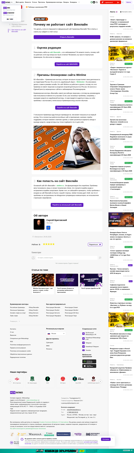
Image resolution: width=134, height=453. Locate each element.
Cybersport (49, 342)
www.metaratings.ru (32, 400)
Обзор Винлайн (34, 307)
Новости (28, 2)
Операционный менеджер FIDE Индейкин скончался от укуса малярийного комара (121, 137)
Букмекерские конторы (54, 2)
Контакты (13, 329)
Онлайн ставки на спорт (18, 313)
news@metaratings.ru (74, 409)
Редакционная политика (18, 357)
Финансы (49, 349)
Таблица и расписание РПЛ (37, 7)
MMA (47, 346)
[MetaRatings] (16, 392)
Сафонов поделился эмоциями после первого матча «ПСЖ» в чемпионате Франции (120, 288)
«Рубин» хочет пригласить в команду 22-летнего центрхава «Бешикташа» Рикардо (121, 385)
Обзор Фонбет (33, 310)
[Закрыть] (131, 451)
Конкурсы (73, 2)
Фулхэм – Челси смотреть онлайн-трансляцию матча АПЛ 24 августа (119, 271)
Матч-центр (20, 2)
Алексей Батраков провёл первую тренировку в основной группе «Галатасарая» (119, 186)
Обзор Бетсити (33, 313)
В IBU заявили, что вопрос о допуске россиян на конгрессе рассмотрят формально (121, 39)
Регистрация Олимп (71, 307)
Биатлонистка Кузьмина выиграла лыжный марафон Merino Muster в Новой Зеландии (120, 204)
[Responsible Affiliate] (92, 434)
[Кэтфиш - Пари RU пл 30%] (67, 451)
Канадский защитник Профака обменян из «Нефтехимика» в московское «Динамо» (121, 370)
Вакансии (13, 335)
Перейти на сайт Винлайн (67, 107)
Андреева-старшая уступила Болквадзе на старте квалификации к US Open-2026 (121, 169)
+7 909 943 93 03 (72, 412)
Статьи (34, 2)
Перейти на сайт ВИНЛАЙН (67, 64)
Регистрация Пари (71, 315)
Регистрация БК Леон (72, 313)
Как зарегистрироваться (55, 304)
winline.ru (60, 185)
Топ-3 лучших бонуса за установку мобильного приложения (65, 290)
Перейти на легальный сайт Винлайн (67, 205)
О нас (12, 332)
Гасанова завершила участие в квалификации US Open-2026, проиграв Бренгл (121, 107)
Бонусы (66, 2)
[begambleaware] (64, 434)
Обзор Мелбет (33, 315)
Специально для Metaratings (19, 338)
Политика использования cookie (20, 351)
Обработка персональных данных (21, 354)
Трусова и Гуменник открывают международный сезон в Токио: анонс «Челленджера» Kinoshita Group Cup (120, 89)
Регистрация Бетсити (53, 313)
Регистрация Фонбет (52, 310)
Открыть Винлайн (67, 37)
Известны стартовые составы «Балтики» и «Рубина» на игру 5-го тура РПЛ (121, 305)
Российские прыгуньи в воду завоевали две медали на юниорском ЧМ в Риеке (120, 336)
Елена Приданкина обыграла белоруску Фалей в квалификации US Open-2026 (120, 153)
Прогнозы (41, 2)
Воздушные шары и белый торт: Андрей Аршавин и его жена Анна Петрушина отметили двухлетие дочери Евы (120, 353)
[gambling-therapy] (77, 434)
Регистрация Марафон (53, 315)
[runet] (12, 434)
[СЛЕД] (102, 284)
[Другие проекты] (7, 2)
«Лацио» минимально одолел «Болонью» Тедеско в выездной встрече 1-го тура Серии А (121, 71)
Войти (129, 2)
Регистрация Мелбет (71, 310)
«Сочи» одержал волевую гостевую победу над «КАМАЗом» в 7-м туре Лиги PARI (120, 254)
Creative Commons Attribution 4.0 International (53, 422)
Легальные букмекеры (17, 310)
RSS (11, 341)
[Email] (48, 228)
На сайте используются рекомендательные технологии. (28, 428)
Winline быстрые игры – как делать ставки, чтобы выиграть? (43, 290)
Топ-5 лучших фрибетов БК (90, 288)
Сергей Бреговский (56, 220)
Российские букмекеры (17, 307)
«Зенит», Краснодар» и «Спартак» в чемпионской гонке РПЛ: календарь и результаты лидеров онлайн (120, 23)
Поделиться (93, 244)
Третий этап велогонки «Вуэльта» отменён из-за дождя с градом (119, 122)
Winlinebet (80, 82)
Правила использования (18, 348)
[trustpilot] (49, 434)
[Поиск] (97, 2)
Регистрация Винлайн (53, 307)
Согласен (106, 439)
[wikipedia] (35, 434)
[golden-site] (21, 434)
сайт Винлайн (55, 52)
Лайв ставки (14, 315)
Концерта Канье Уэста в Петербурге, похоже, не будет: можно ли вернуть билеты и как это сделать (121, 236)
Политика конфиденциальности (20, 344)
